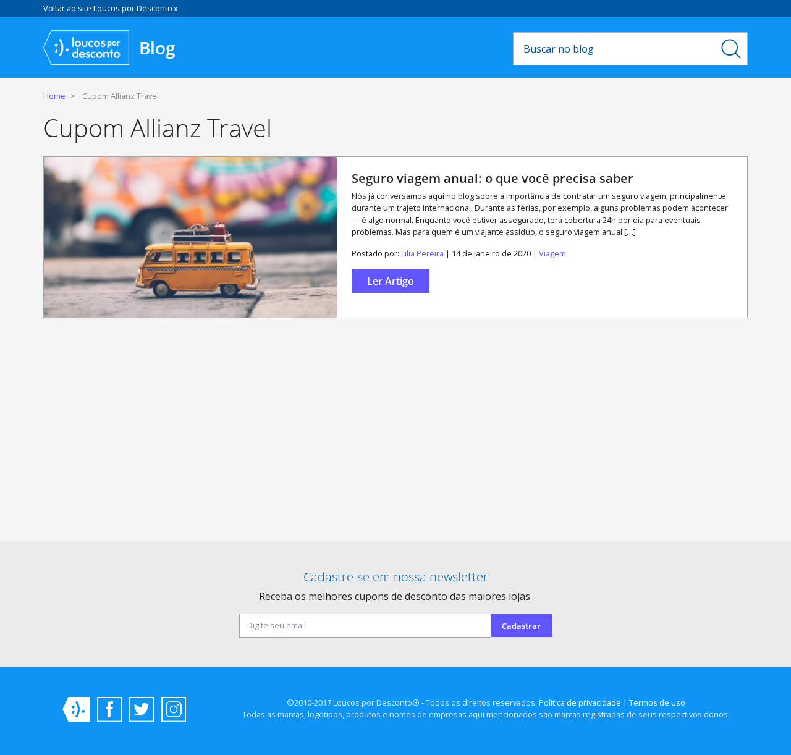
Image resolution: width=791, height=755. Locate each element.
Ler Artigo (390, 281)
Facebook (109, 709)
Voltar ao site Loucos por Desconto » (110, 8)
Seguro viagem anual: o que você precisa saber (492, 178)
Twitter (141, 709)
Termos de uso (657, 702)
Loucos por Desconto (76, 709)
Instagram (173, 709)
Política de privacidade (580, 702)
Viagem (552, 253)
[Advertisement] (395, 434)
